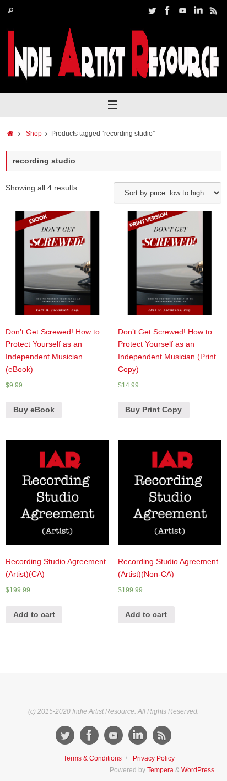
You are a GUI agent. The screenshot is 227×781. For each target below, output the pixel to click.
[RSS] (213, 10)
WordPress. (198, 770)
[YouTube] (183, 10)
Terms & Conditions (92, 758)
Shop (34, 133)
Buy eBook (34, 410)
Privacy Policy (154, 758)
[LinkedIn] (198, 10)
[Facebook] (167, 10)
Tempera (160, 770)
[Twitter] (152, 10)
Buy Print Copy (153, 410)
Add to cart (34, 614)
